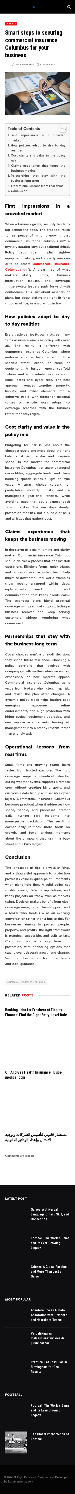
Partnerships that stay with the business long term (38, 178)
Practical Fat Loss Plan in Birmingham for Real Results (49, 1367)
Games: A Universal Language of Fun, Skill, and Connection (50, 1214)
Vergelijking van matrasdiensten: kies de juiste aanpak (48, 1338)
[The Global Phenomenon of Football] (16, 1442)
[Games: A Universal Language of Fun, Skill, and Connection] (16, 1218)
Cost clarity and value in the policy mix (38, 158)
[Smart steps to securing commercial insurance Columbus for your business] (37, 114)
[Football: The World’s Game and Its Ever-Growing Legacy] (16, 1246)
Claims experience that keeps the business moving (38, 168)
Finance (11, 24)
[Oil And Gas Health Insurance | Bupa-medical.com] (37, 1045)
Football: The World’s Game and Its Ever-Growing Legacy (50, 1243)
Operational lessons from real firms (37, 186)
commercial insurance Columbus (26, 982)
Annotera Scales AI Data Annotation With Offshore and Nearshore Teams (49, 1315)
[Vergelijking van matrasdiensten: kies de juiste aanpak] (16, 1342)
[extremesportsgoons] (39, 7)
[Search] (68, 6)
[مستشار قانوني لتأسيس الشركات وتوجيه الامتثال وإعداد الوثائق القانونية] (37, 1108)
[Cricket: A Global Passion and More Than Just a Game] (16, 1275)
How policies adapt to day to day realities (38, 148)
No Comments (25, 64)
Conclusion (19, 191)
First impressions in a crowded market (37, 137)
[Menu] (7, 6)
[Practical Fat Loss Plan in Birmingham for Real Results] (16, 1370)
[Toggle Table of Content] (60, 129)
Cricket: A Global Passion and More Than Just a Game (49, 1271)
